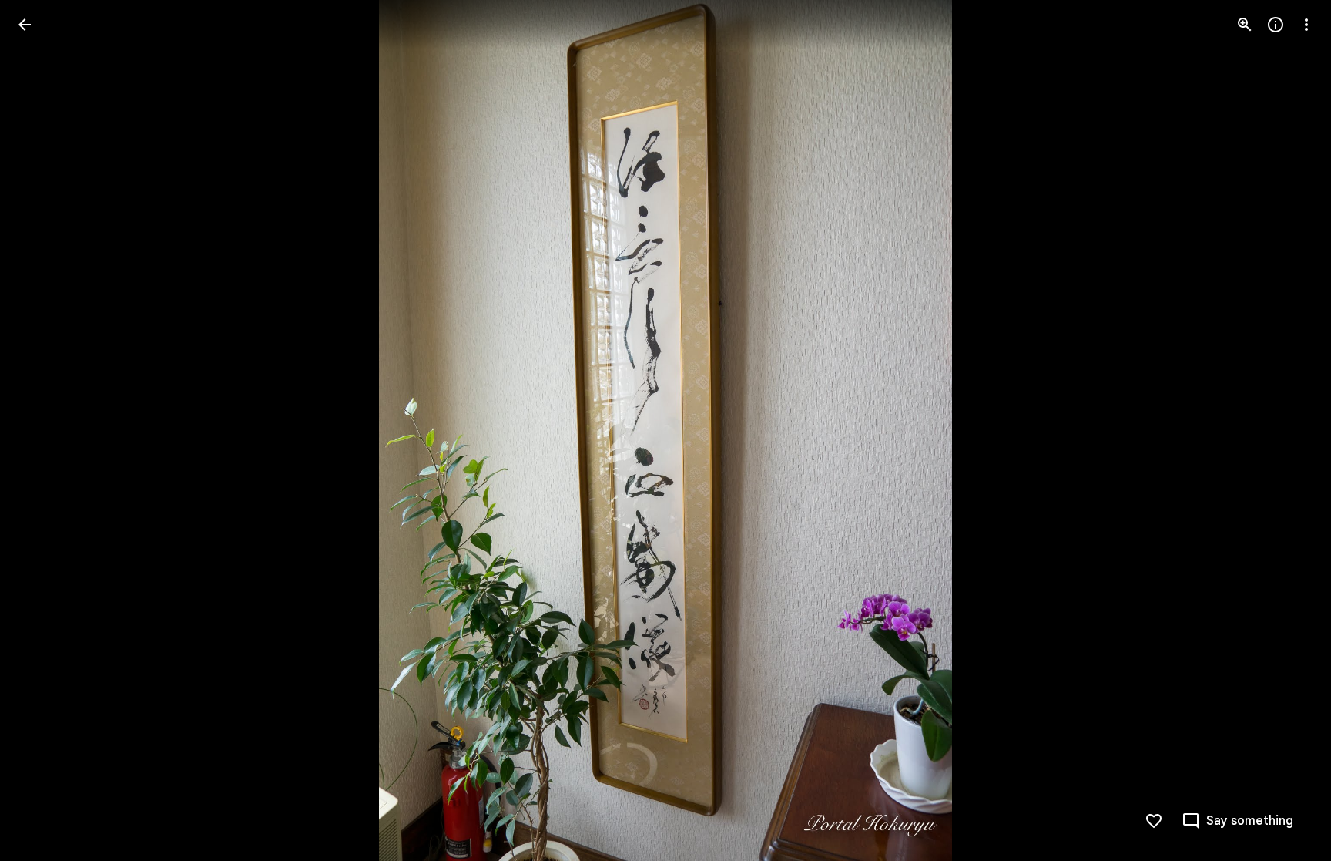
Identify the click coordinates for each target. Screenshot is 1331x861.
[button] (43, 430)
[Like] (1154, 821)
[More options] (1306, 24)
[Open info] (1275, 24)
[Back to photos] (24, 24)
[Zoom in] (1244, 24)
